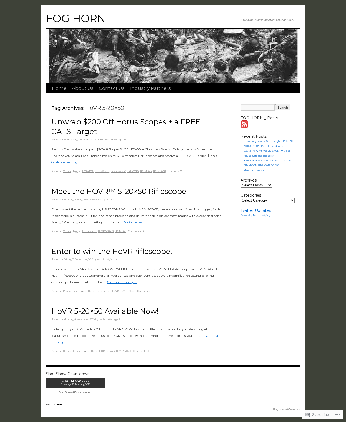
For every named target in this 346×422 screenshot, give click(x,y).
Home (59, 88)
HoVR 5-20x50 (118, 171)
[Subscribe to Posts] (245, 126)
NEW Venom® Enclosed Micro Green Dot (268, 160)
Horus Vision (102, 171)
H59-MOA (88, 171)
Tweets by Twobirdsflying (255, 215)
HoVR (115, 291)
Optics (67, 171)
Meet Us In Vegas (254, 170)
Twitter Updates (256, 210)
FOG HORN (75, 18)
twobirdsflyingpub (115, 139)
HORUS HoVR (107, 351)
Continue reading (66, 162)
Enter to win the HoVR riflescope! (111, 251)
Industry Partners (150, 88)
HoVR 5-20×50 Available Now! (105, 311)
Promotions (70, 291)
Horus (91, 291)
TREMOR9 (159, 171)
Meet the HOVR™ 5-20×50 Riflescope (118, 191)
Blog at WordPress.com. (286, 409)
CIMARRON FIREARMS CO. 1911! (262, 165)
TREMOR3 (133, 171)
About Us (83, 88)
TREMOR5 (146, 171)
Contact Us (112, 88)
